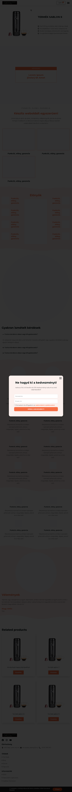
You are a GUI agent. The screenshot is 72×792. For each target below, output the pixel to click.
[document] (36, 396)
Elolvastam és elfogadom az (35, 405)
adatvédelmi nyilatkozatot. (45, 405)
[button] (60, 378)
